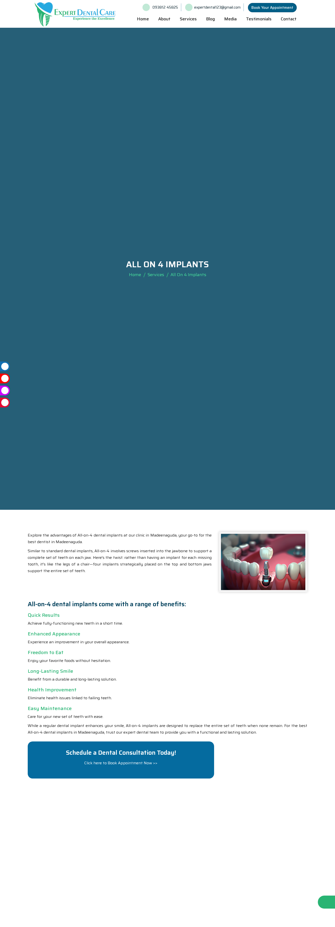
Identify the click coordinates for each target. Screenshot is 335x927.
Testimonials (258, 18)
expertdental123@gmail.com (217, 7)
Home (143, 18)
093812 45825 (165, 7)
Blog (210, 18)
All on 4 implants (188, 274)
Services (155, 274)
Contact (288, 18)
